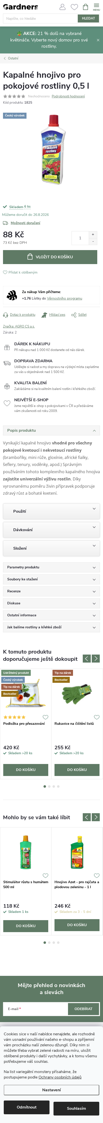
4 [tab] (58, 786)
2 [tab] (49, 786)
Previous (87, 659)
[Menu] (96, 6)
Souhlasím (76, 1108)
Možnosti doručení (25, 223)
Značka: (19, 326)
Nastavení (51, 1090)
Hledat (88, 18)
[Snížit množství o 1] (93, 241)
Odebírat (83, 1009)
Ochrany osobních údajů (60, 1077)
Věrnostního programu (64, 298)
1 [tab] (45, 786)
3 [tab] (53, 786)
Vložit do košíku (54, 257)
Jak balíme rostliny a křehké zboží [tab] (34, 627)
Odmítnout (26, 1107)
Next (96, 659)
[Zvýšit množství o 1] (93, 234)
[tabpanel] (26, 724)
